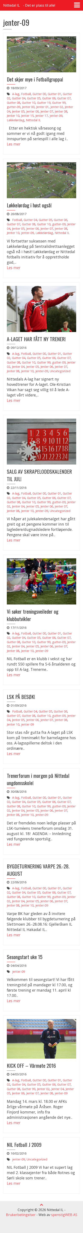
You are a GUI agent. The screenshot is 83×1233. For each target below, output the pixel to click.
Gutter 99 (59, 103)
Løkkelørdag (15, 120)
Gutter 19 (43, 103)
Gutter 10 (28, 103)
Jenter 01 (42, 107)
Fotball (26, 94)
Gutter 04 (18, 98)
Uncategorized (60, 371)
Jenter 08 (61, 111)
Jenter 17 (41, 116)
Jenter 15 (27, 116)
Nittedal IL (11, 5)
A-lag (15, 94)
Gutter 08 (13, 103)
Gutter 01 (54, 94)
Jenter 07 (46, 111)
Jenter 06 (32, 111)
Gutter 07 (64, 98)
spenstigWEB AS (64, 1214)
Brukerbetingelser (21, 1214)
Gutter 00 (39, 94)
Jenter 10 (13, 116)
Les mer (13, 144)
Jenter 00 (28, 107)
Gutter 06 (49, 98)
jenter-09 (56, 116)
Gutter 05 (33, 98)
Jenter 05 (18, 111)
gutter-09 (13, 107)
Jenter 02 (56, 107)
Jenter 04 (18, 367)
